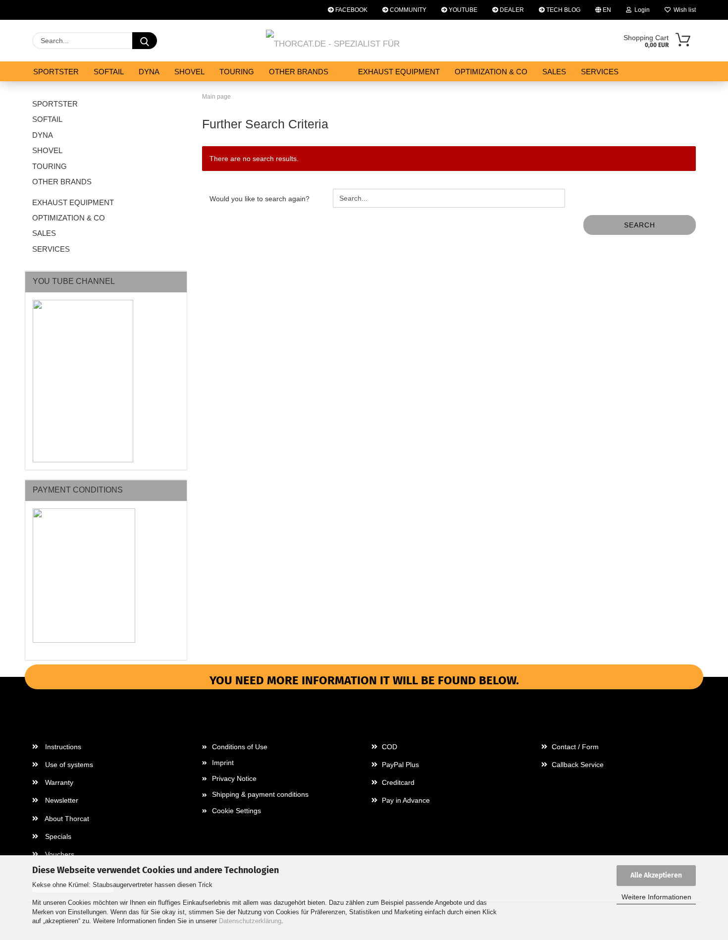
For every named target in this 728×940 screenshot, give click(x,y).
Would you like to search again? (259, 199)
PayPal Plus (399, 765)
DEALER (511, 9)
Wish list (683, 9)
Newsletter (60, 800)
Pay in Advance (405, 800)
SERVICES (600, 71)
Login (640, 9)
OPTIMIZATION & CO (491, 71)
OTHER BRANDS (298, 71)
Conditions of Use (239, 747)
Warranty (58, 782)
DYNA (149, 71)
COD (388, 747)
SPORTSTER (56, 71)
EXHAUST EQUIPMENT (399, 71)
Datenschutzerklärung (250, 921)
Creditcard (397, 782)
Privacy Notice (234, 778)
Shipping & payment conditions (260, 794)
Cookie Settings (236, 811)
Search (639, 225)
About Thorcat (66, 819)
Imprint (223, 763)
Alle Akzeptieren (656, 875)
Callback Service (577, 765)
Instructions (62, 747)
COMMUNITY (407, 9)
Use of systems (68, 765)
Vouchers (58, 854)
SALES (554, 71)
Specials (57, 836)
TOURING (236, 71)
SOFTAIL (109, 71)
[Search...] (144, 40)
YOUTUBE (462, 9)
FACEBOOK (350, 9)
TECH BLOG (562, 9)
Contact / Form (574, 747)
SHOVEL (189, 71)
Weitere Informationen (656, 897)
